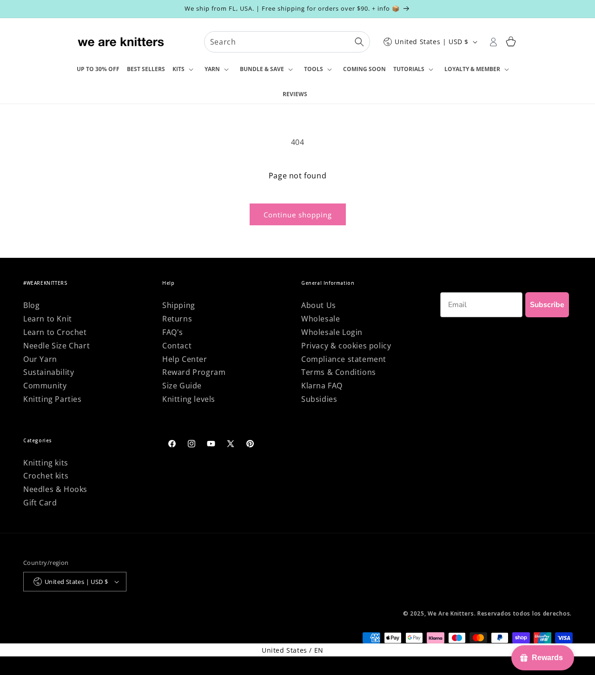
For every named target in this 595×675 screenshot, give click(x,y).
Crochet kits (45, 476)
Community (44, 385)
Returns (177, 319)
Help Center (184, 359)
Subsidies (319, 399)
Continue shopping (298, 214)
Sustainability (48, 372)
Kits (178, 69)
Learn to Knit (47, 319)
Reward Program (193, 372)
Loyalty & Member (472, 69)
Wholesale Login (332, 332)
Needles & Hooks (55, 489)
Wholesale (320, 319)
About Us (318, 305)
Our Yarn (40, 359)
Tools (313, 69)
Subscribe (547, 305)
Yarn (212, 69)
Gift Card (40, 503)
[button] (184, 70)
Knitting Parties (52, 399)
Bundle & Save (262, 69)
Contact (177, 346)
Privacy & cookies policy (346, 346)
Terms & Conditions (338, 372)
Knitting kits (45, 463)
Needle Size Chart (56, 346)
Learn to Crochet (55, 332)
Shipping (178, 305)
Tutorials (408, 69)
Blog (31, 305)
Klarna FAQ (322, 385)
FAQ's (172, 332)
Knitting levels (188, 399)
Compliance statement (343, 359)
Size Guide (182, 385)
